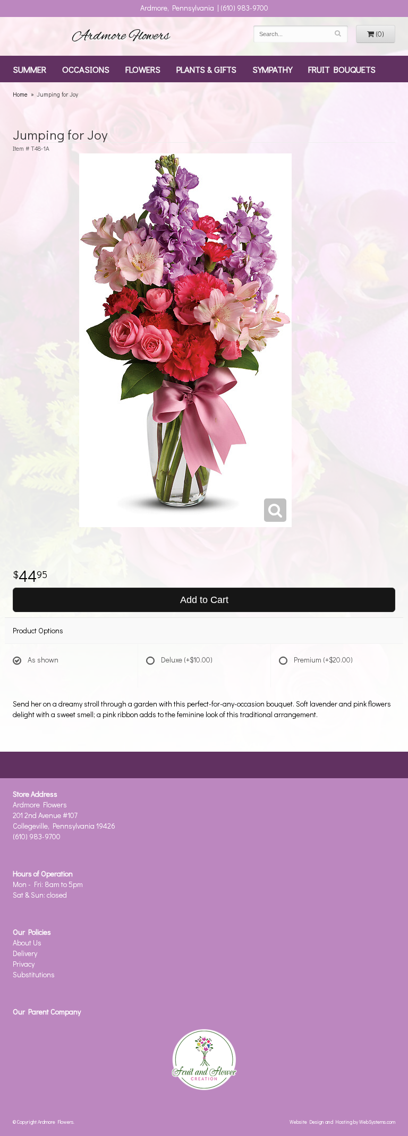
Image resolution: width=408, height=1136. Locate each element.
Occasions (85, 69)
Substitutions (34, 974)
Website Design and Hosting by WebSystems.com (342, 1121)
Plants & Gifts (206, 69)
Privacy (24, 964)
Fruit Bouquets (342, 69)
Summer (29, 69)
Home (20, 94)
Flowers (142, 69)
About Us (27, 942)
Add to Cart (204, 600)
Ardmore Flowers (121, 36)
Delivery (25, 953)
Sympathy (272, 69)
